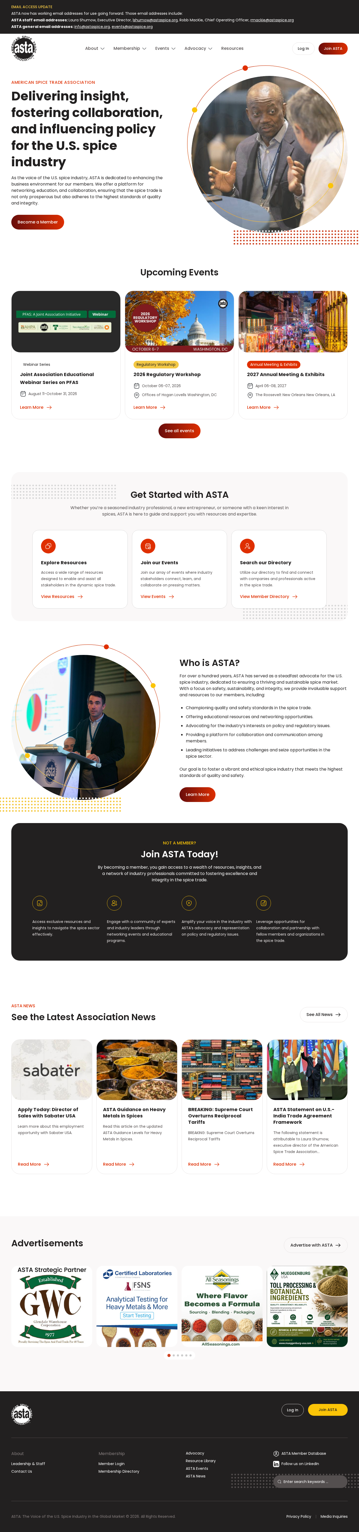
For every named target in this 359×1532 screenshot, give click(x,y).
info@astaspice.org (92, 26)
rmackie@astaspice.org (272, 20)
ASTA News (196, 1476)
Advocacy (195, 1453)
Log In (292, 1410)
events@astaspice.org (132, 26)
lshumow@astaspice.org (155, 20)
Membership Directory (119, 1471)
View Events (153, 597)
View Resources (57, 597)
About (17, 1454)
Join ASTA (328, 1409)
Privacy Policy (298, 1516)
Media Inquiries (334, 1516)
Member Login (112, 1463)
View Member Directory (264, 597)
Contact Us (21, 1471)
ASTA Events (197, 1468)
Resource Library (201, 1460)
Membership (112, 1454)
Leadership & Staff (28, 1463)
